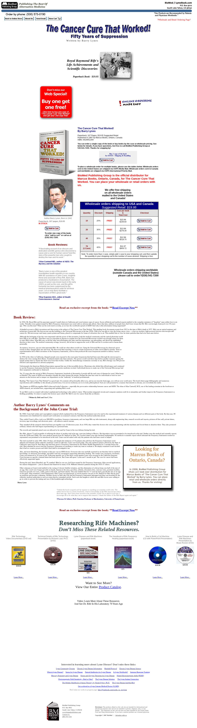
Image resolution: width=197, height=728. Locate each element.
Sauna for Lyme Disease (74, 672)
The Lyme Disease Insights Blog (123, 683)
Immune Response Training (140, 672)
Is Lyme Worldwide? (120, 672)
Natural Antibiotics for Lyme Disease (98, 672)
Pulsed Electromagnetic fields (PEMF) (130, 676)
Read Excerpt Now (123, 307)
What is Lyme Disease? (55, 672)
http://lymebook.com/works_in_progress (112, 690)
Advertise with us (121, 715)
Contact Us (66, 714)
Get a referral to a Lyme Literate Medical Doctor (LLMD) (98, 686)
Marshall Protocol (110, 668)
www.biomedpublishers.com (71, 712)
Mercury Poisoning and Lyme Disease (64, 676)
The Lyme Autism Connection (128, 679)
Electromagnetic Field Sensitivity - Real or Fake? (75, 679)
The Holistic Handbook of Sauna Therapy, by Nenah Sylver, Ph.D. (86, 683)
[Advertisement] (151, 357)
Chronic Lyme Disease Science (130, 668)
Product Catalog (110, 587)
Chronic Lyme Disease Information (89, 668)
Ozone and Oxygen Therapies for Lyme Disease (97, 676)
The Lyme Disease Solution (105, 679)
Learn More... (19, 577)
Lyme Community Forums (65, 668)
